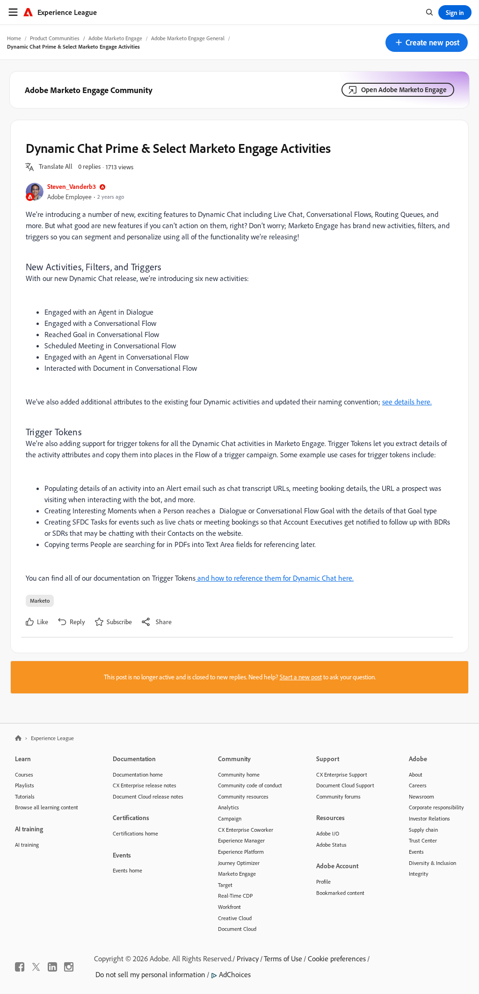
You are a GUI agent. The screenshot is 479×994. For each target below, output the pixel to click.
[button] (426, 42)
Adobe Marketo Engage (115, 38)
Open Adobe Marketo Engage (404, 89)
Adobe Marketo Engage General (188, 38)
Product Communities (55, 38)
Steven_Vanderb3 (71, 186)
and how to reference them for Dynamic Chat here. (275, 578)
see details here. (407, 401)
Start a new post (301, 677)
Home (14, 38)
